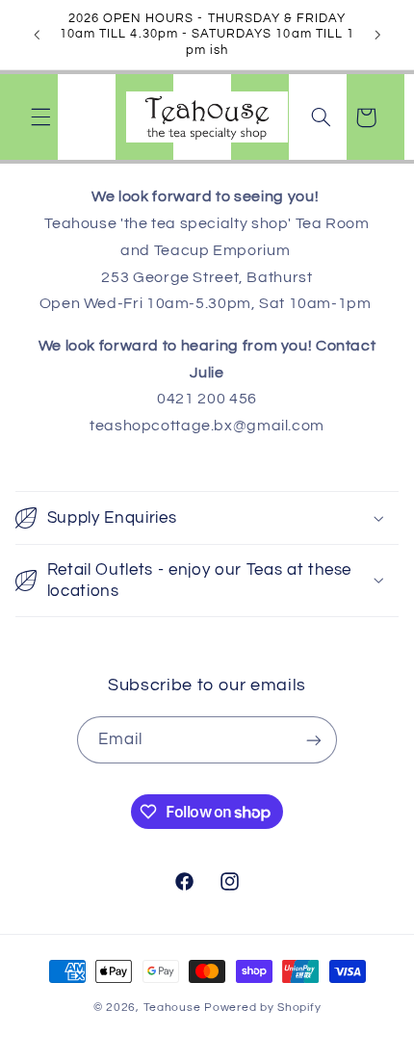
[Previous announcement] (36, 34)
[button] (40, 117)
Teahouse (174, 1007)
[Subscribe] (314, 739)
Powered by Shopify (262, 1007)
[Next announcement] (377, 34)
